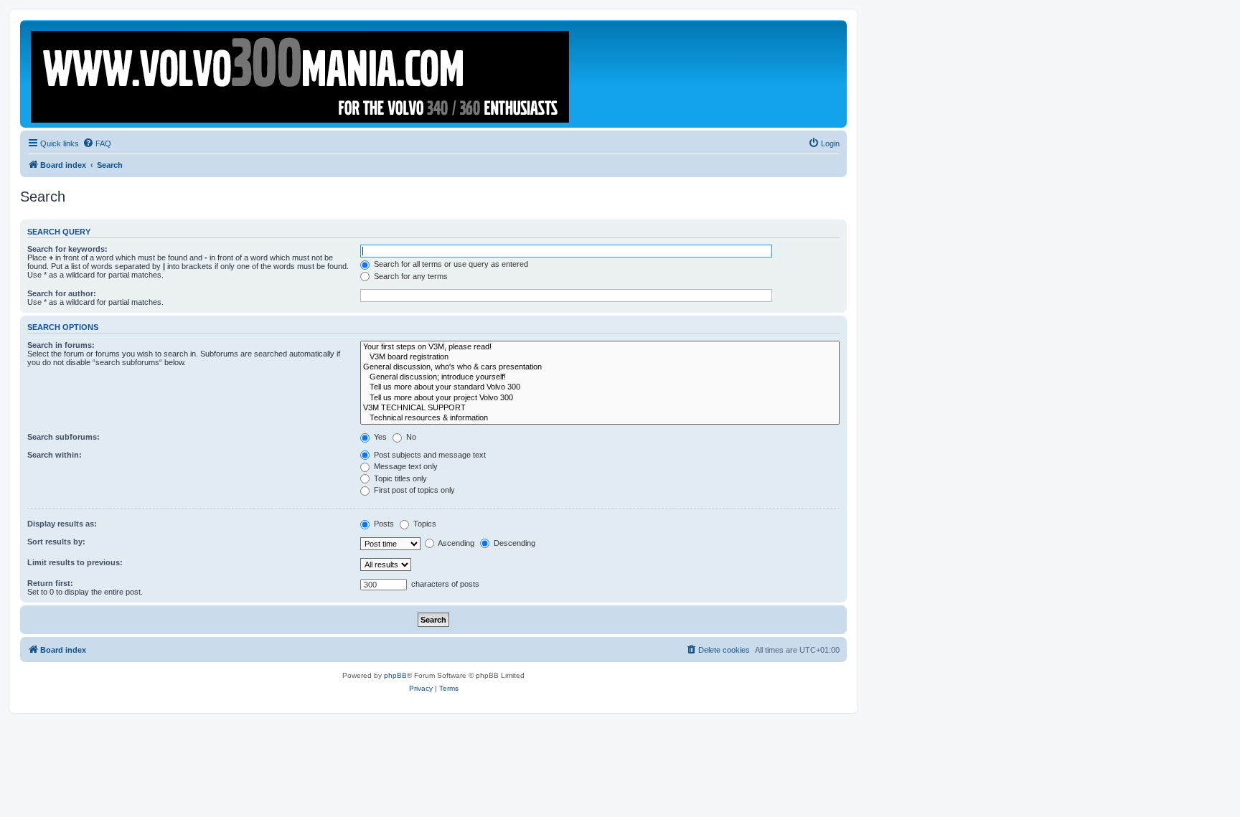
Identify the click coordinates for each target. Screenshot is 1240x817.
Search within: (54, 454)
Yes (379, 437)
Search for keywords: (67, 249)
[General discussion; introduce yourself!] (600, 377)
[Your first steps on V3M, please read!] (600, 347)
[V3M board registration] (600, 357)
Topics (423, 523)
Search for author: (61, 293)
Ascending (455, 543)
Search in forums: (61, 345)
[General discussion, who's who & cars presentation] (600, 367)
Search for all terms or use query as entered (450, 264)
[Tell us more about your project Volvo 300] (600, 398)
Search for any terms (410, 276)
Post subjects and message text (429, 454)
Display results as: (62, 523)
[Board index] (301, 74)
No (410, 437)
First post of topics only (413, 490)
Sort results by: (56, 541)
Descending (513, 543)
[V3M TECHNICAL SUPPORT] (600, 408)
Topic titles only (399, 478)
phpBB (395, 675)
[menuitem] (97, 143)
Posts (383, 523)
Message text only (405, 466)
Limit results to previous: (75, 562)
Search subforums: (63, 437)
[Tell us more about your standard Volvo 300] (600, 387)
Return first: (50, 583)
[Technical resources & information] (600, 418)
